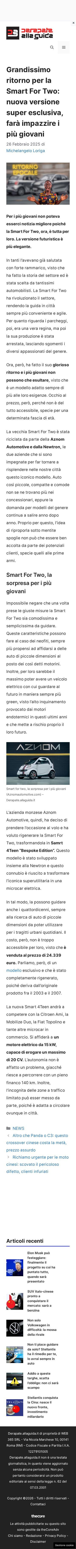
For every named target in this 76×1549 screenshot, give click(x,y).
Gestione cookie (64, 1545)
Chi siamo (15, 1536)
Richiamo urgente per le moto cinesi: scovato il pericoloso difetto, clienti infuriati (37, 1164)
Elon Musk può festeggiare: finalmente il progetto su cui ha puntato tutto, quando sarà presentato (41, 1267)
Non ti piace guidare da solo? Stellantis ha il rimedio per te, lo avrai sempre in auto (42, 1353)
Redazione (34, 1536)
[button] (52, 47)
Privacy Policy (55, 1536)
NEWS (18, 1128)
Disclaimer (38, 1542)
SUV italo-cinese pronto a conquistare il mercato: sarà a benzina (40, 1300)
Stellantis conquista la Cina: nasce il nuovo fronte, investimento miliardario (42, 1407)
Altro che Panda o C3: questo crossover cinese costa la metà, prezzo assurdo (37, 1142)
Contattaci (38, 1504)
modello (14, 970)
